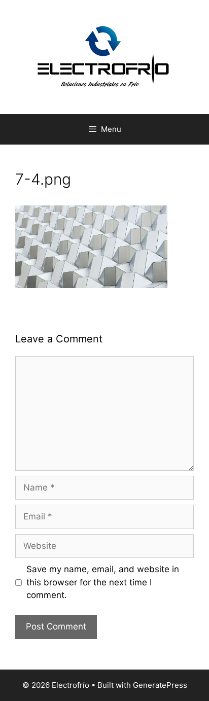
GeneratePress (160, 685)
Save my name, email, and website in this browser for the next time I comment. (102, 582)
